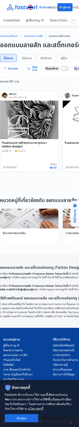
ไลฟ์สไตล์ (8, 364)
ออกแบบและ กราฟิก (33, 36)
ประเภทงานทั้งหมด (9, 36)
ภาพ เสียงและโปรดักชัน (17, 369)
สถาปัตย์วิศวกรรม (13, 379)
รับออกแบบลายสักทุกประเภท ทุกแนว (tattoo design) (24, 144)
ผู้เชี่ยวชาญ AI (35, 20)
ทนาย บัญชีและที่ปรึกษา (18, 374)
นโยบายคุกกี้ (35, 408)
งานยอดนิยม (11, 20)
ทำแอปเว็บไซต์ (11, 359)
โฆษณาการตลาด (60, 20)
